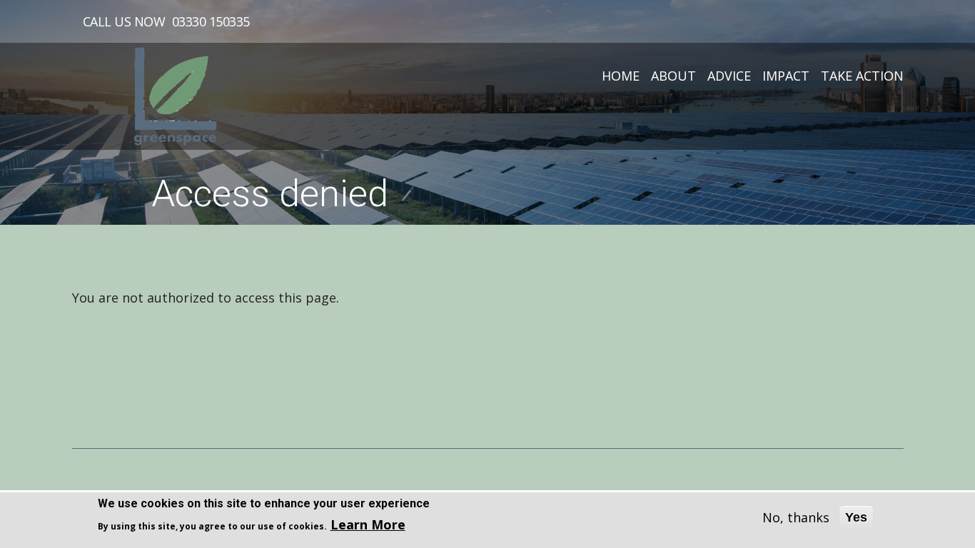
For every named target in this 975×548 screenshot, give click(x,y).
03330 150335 (211, 21)
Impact (785, 75)
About (673, 75)
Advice (729, 75)
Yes (856, 517)
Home (621, 75)
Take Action (862, 75)
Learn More (367, 523)
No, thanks (795, 517)
